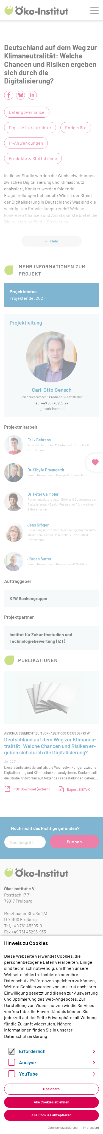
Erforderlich (32, 1051)
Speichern (51, 1089)
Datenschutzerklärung (25, 1036)
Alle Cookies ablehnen (51, 1102)
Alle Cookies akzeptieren (51, 1115)
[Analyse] (11, 1063)
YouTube (28, 1074)
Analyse (27, 1062)
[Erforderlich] (11, 1052)
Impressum (91, 1127)
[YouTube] (11, 1075)
